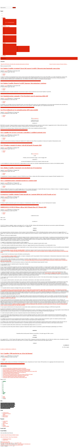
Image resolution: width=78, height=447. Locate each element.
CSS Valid (2, 442)
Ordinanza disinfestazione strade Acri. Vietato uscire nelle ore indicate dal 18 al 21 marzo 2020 (20, 371)
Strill (3, 424)
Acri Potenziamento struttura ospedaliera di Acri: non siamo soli (14, 372)
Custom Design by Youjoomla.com (24, 443)
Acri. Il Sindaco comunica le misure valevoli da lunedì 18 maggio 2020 (21, 145)
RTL (18, 442)
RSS (8, 434)
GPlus (1, 436)
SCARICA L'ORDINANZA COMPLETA (8, 349)
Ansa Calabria (5, 423)
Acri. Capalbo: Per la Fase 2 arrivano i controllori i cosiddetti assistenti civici (23, 132)
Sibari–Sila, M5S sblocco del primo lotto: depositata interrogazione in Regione (15, 64)
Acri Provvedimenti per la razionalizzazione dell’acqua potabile (19, 110)
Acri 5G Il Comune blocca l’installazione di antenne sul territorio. (14, 368)
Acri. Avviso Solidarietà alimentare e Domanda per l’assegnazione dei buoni (16, 369)
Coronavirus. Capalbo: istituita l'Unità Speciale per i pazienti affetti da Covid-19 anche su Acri (28, 194)
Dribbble (13, 434)
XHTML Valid (7, 442)
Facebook (2, 434)
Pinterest (10, 434)
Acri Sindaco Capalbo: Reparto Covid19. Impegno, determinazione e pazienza (23, 83)
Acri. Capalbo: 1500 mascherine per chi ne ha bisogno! (16, 353)
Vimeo (10, 436)
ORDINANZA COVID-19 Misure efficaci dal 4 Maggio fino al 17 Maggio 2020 (23, 207)
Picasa (12, 436)
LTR (20, 442)
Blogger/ (6, 436)
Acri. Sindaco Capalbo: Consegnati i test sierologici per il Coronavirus (21, 168)
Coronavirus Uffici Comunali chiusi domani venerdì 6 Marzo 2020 (15, 377)
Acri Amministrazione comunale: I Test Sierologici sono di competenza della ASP (24, 96)
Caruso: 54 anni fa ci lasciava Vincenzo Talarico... (58, 64)
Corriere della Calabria (5, 422)
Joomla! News (5, 439)
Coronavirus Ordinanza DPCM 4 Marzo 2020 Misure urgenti (14, 376)
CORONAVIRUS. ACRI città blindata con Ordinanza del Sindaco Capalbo (16, 370)
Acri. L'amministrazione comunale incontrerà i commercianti (18, 180)
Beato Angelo (5, 416)
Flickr (4, 436)
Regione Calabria (6, 426)
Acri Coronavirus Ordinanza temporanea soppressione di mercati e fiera (15, 375)
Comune (5, 70)
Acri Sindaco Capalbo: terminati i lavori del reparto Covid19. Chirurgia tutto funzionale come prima (30, 68)
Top (11, 442)
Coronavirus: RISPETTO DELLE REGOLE (11, 373)
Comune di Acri (6, 412)
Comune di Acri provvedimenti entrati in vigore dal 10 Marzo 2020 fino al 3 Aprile (18, 374)
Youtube (17, 434)
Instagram (15, 436)
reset (16, 442)
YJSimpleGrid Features (7, 438)
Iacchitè (4, 425)
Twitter (5, 434)
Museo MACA (5, 415)
